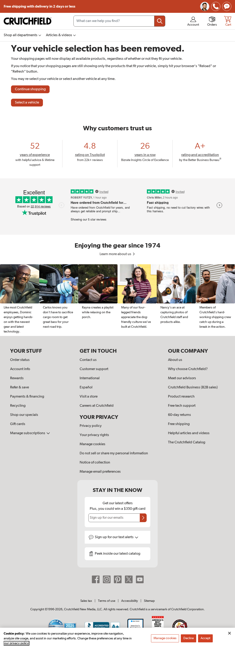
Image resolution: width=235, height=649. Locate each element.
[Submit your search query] (159, 21)
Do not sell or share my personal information (114, 453)
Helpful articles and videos (189, 433)
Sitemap (149, 601)
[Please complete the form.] (143, 517)
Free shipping (39, 6)
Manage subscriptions (28, 433)
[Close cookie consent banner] (229, 633)
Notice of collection (95, 462)
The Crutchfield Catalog (186, 442)
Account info (20, 369)
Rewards (17, 378)
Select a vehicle (27, 102)
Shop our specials (24, 415)
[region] (117, 300)
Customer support (94, 369)
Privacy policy (91, 426)
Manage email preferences (100, 472)
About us (175, 360)
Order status (20, 360)
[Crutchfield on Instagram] (106, 579)
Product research (181, 396)
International (90, 378)
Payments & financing (27, 396)
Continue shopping (30, 89)
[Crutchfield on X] (128, 579)
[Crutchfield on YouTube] (139, 579)
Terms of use (106, 601)
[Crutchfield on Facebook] (95, 579)
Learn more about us (116, 254)
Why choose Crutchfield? (188, 369)
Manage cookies (92, 444)
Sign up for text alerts (114, 537)
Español (86, 387)
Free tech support (182, 406)
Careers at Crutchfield (97, 406)
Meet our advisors (182, 378)
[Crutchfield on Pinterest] (117, 579)
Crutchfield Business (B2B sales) (193, 387)
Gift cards (17, 424)
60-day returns (179, 415)
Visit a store (89, 396)
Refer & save (19, 387)
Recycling (17, 406)
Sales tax (86, 601)
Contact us (88, 360)
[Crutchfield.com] (27, 21)
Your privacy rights (94, 435)
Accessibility (129, 601)
